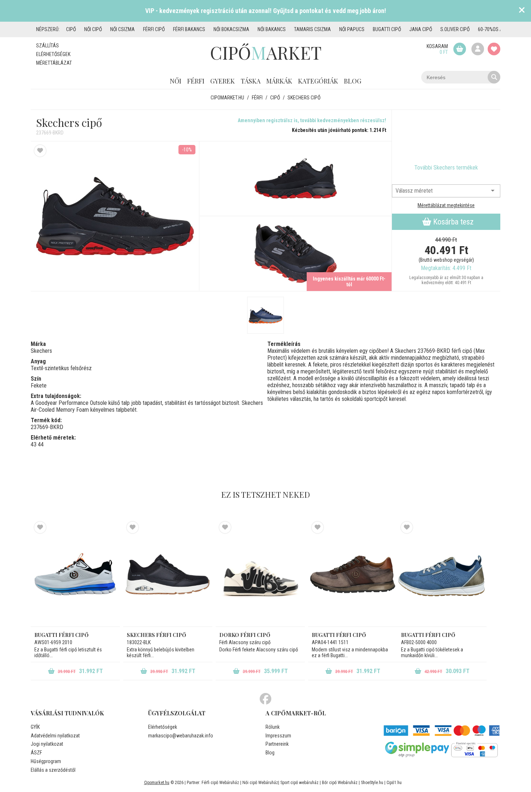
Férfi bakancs (189, 29)
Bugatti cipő (387, 29)
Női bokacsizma (231, 29)
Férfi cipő (154, 29)
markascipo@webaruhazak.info (180, 736)
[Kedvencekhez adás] (40, 151)
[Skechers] (446, 137)
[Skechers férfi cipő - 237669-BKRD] (296, 178)
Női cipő (93, 29)
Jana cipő (420, 29)
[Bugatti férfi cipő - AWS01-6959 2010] (75, 574)
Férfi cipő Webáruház (220, 782)
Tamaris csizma (312, 29)
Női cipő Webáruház (260, 782)
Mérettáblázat (54, 63)
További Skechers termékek (446, 167)
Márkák (279, 81)
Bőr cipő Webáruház (340, 782)
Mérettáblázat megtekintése (446, 205)
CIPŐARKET (265, 52)
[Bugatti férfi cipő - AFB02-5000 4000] (442, 574)
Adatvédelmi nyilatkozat (55, 736)
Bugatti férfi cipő (61, 635)
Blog (352, 81)
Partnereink (277, 744)
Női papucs (351, 29)
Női (175, 81)
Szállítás (47, 45)
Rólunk (273, 727)
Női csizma (122, 29)
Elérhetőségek (53, 54)
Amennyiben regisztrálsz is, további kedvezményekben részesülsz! (312, 120)
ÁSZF (36, 752)
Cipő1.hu (394, 782)
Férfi (195, 81)
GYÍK (35, 727)
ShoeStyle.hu (372, 782)
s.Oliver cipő (455, 29)
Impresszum (278, 736)
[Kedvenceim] (494, 49)
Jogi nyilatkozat (47, 744)
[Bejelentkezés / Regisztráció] (477, 49)
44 (41, 444)
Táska (250, 81)
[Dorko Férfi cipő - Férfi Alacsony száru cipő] (260, 574)
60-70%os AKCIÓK (496, 29)
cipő (71, 29)
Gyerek (222, 81)
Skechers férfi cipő (156, 635)
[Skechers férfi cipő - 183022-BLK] (167, 574)
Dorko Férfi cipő (244, 635)
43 (33, 444)
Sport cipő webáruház (299, 782)
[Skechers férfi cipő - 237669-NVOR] (265, 315)
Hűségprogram (46, 761)
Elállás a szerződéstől (53, 770)
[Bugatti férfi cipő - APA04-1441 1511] (352, 574)
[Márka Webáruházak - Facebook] (265, 699)
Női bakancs (272, 29)
